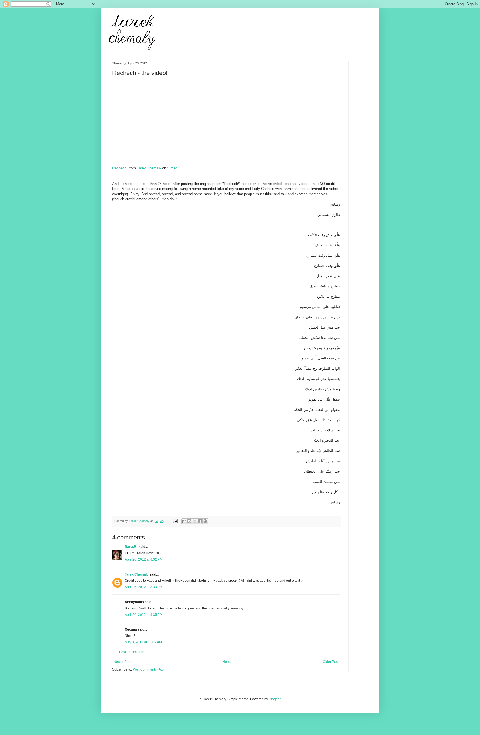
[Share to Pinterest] (205, 521)
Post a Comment (131, 652)
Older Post (331, 662)
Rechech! (120, 168)
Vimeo (172, 168)
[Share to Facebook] (200, 521)
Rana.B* (131, 547)
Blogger (275, 699)
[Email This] (184, 521)
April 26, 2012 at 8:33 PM (143, 587)
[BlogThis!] (189, 521)
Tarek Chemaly (149, 168)
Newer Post (122, 662)
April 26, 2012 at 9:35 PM (143, 615)
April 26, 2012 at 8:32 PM (143, 559)
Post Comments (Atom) (150, 669)
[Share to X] (195, 521)
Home (227, 662)
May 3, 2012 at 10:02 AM (143, 642)
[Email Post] (175, 520)
